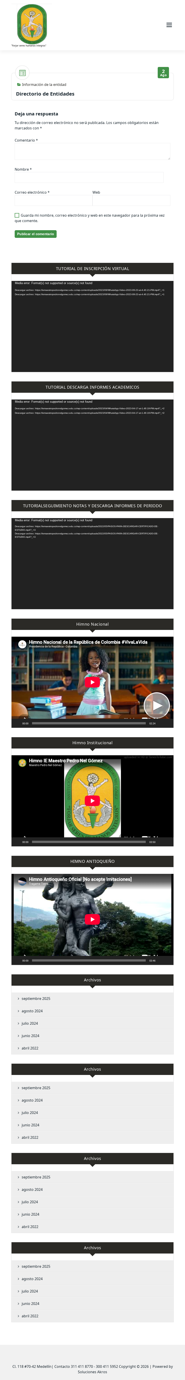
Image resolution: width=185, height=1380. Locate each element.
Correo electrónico (32, 192)
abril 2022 (30, 1048)
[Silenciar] (160, 723)
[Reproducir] (17, 723)
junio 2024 (30, 1035)
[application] (92, 326)
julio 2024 (30, 1023)
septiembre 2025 (36, 998)
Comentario (26, 140)
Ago (163, 73)
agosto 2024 (32, 1010)
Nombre (23, 169)
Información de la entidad (44, 84)
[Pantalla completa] (167, 723)
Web (96, 192)
